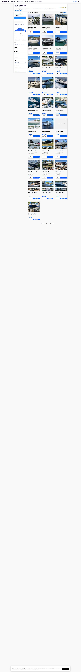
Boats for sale (13, 1)
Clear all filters (17, 15)
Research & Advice (20, 1)
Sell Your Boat (31, 1)
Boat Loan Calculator (38, 1)
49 (50, 223)
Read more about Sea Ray (18, 10)
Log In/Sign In (75, 1)
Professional (26, 1)
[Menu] (78, 1)
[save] (38, 15)
